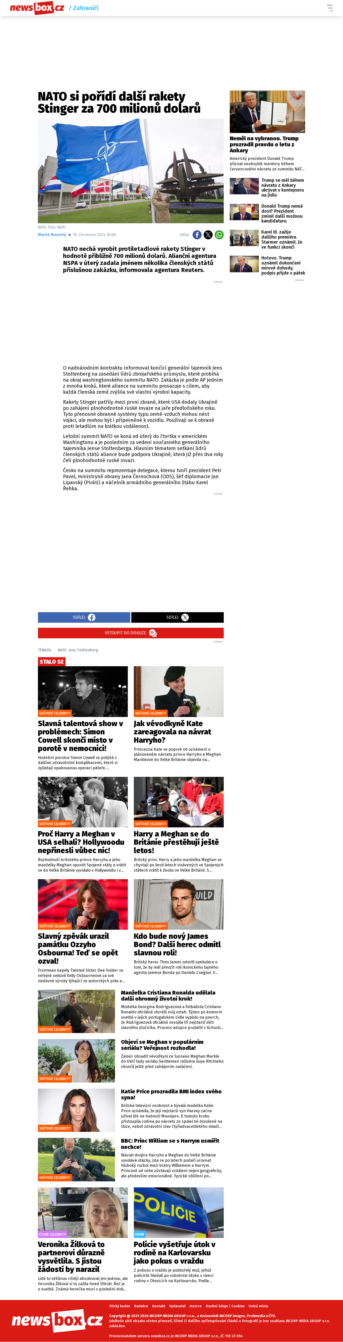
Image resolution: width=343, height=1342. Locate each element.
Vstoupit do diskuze (125, 633)
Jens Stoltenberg (83, 650)
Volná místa (258, 1306)
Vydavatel (177, 1306)
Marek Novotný (52, 234)
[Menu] (329, 8)
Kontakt (158, 1306)
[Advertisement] (143, 321)
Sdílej (79, 617)
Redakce (141, 1306)
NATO (62, 650)
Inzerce (196, 1306)
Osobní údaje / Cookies (225, 1306)
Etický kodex (119, 1306)
